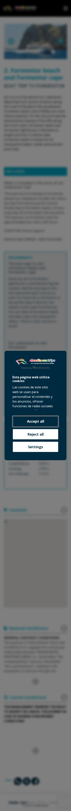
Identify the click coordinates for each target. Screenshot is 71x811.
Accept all (35, 421)
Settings (35, 446)
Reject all (35, 434)
